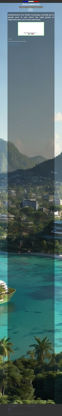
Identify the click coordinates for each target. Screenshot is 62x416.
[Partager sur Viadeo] (29, 34)
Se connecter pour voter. (13, 43)
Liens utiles (40, 7)
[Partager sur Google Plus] (32, 34)
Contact (9, 408)
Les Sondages (22, 7)
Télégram (9, 410)
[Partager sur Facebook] (33, 34)
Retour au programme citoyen (14, 44)
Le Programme (28, 7)
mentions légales (31, 406)
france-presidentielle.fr (13, 406)
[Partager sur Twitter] (28, 34)
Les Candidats (35, 7)
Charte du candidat (10, 409)
